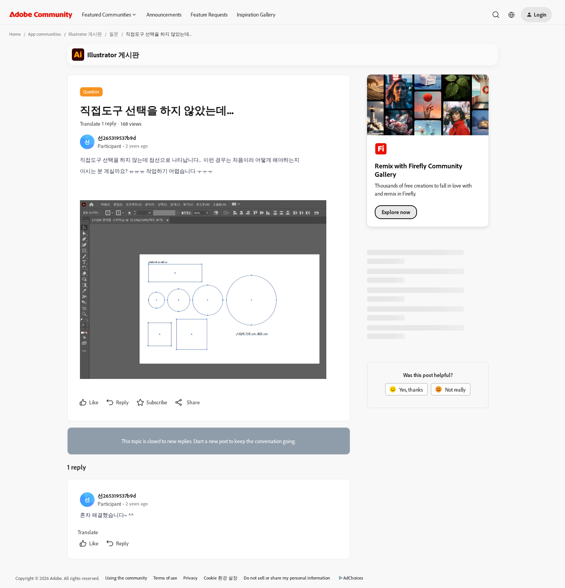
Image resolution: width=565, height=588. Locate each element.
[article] (208, 521)
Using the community (126, 578)
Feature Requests (209, 14)
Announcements (163, 14)
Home (15, 34)
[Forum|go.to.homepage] (41, 14)
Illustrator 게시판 (85, 34)
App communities (44, 34)
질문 (113, 34)
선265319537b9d (117, 138)
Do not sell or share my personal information (287, 578)
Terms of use (165, 578)
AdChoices (353, 578)
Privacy (190, 578)
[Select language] (511, 14)
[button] (536, 14)
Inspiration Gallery (256, 14)
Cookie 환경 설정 (221, 578)
